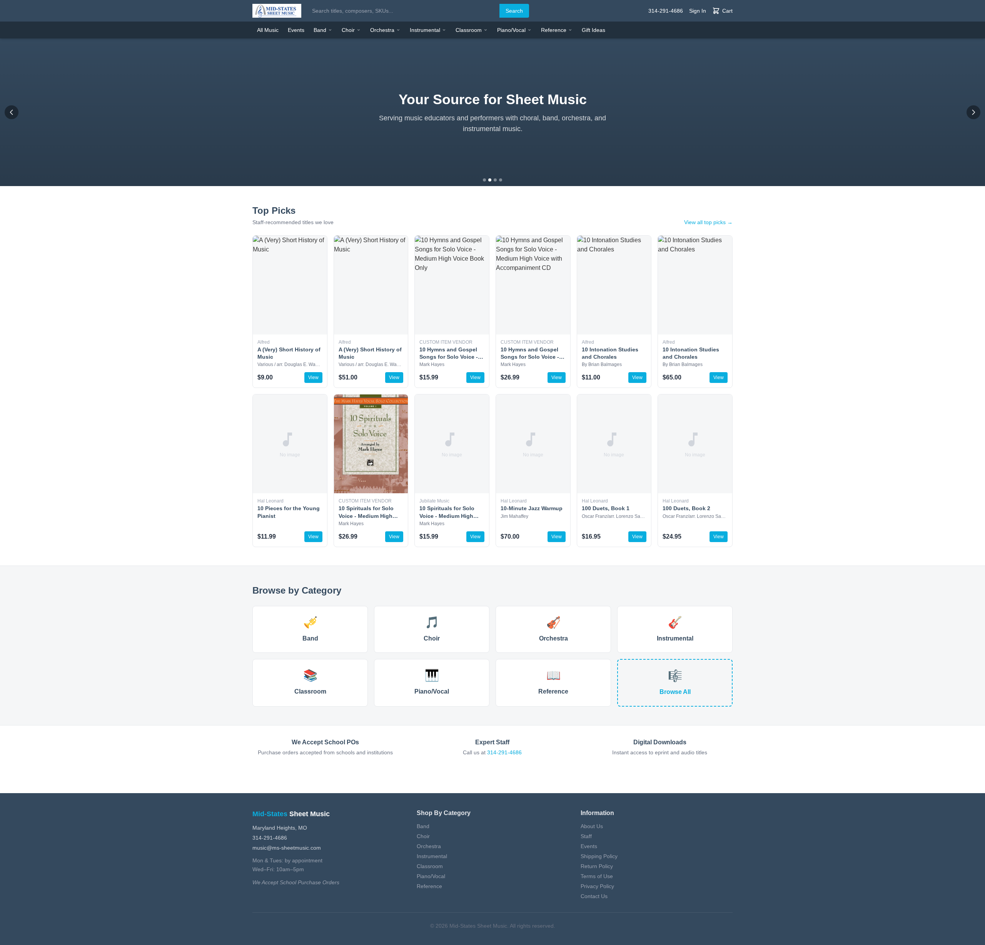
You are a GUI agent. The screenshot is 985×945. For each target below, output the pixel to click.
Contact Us (594, 896)
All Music (268, 30)
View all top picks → (708, 222)
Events (296, 30)
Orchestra (382, 30)
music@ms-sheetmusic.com (286, 848)
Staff (586, 836)
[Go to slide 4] (500, 179)
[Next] (973, 112)
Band (320, 30)
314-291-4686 (665, 11)
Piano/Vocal (511, 30)
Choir (348, 30)
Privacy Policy (597, 886)
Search (514, 11)
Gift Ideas (593, 30)
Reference (553, 30)
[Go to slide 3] (495, 179)
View (313, 377)
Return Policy (597, 866)
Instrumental (425, 30)
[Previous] (11, 112)
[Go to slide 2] (489, 179)
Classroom (469, 30)
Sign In (697, 11)
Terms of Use (597, 876)
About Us (592, 826)
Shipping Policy (599, 856)
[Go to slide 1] (484, 179)
